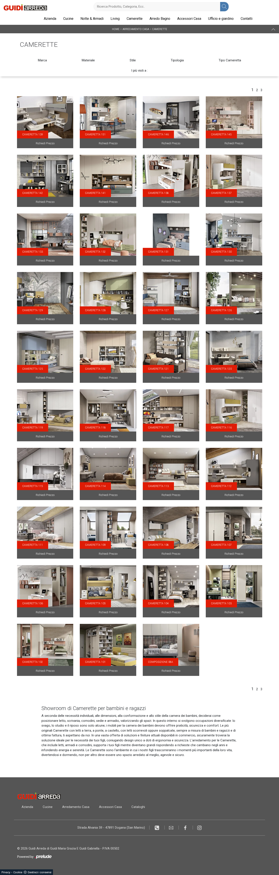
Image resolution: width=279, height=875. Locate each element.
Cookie (17, 872)
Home (115, 29)
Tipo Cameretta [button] (230, 60)
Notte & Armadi (92, 19)
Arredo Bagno (160, 19)
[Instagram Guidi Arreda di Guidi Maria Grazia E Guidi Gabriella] (199, 828)
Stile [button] (133, 60)
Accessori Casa (189, 19)
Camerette (135, 19)
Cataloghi (138, 807)
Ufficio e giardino (221, 19)
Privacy (6, 872)
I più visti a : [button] (139, 70)
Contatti (246, 19)
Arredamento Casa (135, 29)
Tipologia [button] (177, 60)
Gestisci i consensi (39, 872)
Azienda (50, 19)
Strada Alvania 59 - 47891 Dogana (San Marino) (111, 828)
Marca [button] (42, 60)
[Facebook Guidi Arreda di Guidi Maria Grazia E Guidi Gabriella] (186, 828)
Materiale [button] (88, 60)
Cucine (68, 19)
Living (115, 19)
